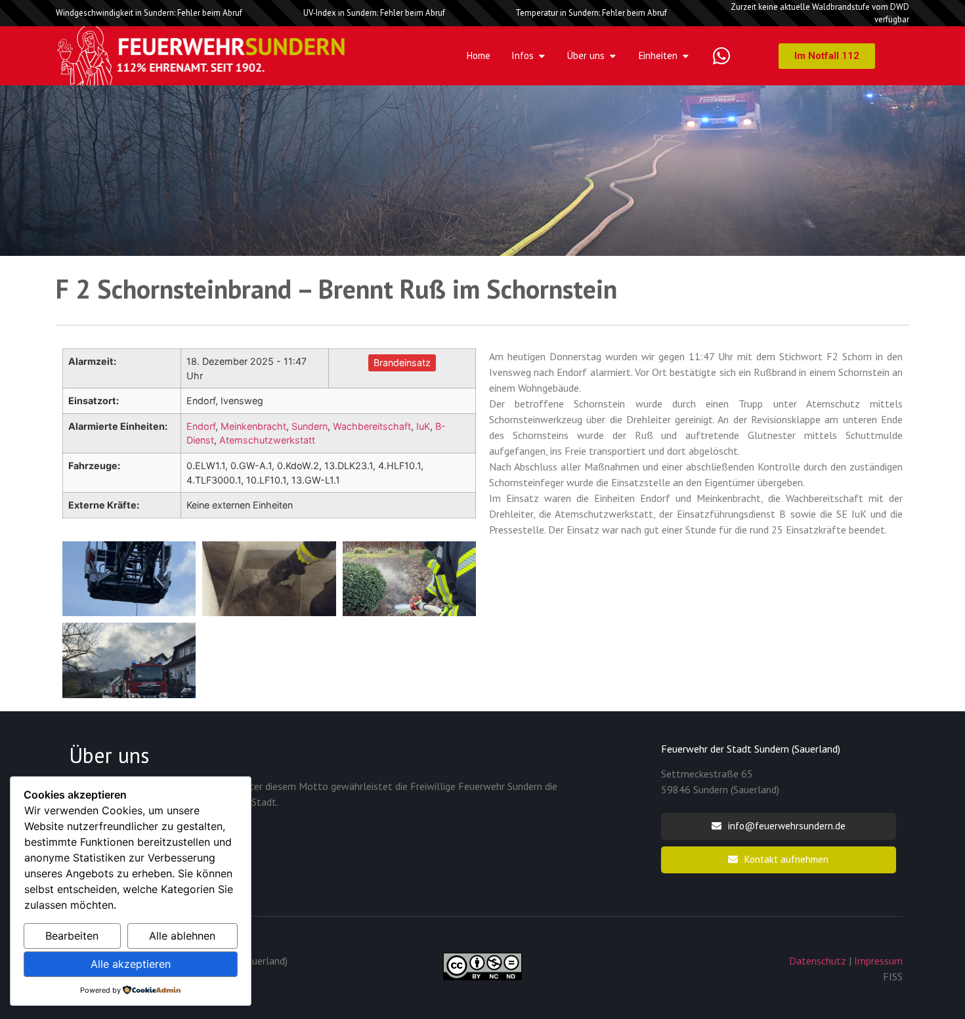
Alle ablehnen (182, 935)
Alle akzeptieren (131, 963)
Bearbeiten (71, 935)
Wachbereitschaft (372, 426)
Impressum (878, 960)
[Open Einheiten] (686, 56)
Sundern (309, 426)
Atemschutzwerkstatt (267, 440)
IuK (423, 426)
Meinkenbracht (253, 426)
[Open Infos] (542, 56)
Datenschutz (817, 960)
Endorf (200, 426)
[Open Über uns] (613, 56)
